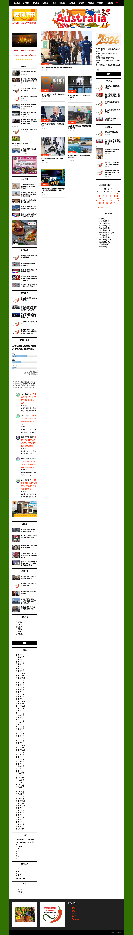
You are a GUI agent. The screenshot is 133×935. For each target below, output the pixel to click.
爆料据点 (19, 631)
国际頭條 (19, 622)
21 (103, 200)
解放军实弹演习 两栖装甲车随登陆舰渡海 (79, 157)
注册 (17, 849)
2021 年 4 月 (20, 791)
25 (118, 200)
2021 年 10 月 (20, 778)
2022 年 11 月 (20, 747)
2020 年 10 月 (20, 805)
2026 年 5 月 (20, 662)
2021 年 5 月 (20, 789)
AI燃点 (54, 3)
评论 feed (19, 876)
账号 (17, 858)
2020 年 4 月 (20, 819)
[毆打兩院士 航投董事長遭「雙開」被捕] (53, 146)
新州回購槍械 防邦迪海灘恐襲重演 (108, 65)
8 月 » (103, 208)
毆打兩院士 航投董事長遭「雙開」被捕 (52, 160)
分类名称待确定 (105, 232)
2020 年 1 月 (20, 826)
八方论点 (45, 3)
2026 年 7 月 (20, 657)
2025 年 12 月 (20, 673)
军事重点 (100, 3)
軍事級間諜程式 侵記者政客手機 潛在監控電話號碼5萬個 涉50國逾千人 (53, 190)
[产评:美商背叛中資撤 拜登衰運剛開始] (53, 114)
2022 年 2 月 (20, 768)
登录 (17, 856)
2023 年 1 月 (20, 743)
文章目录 (19, 892)
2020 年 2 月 (20, 824)
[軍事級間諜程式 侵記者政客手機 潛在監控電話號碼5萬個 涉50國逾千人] (53, 177)
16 (110, 198)
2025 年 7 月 (20, 685)
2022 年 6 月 (20, 759)
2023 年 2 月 (20, 740)
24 (114, 200)
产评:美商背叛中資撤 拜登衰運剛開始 (52, 125)
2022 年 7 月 (20, 757)
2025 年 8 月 (20, 682)
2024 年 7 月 (20, 713)
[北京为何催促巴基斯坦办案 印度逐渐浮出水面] (66, 48)
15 (107, 198)
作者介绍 (19, 889)
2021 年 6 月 (20, 787)
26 (96, 203)
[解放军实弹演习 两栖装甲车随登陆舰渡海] (80, 145)
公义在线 (72, 3)
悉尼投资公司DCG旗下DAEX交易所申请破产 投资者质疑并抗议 (29, 464)
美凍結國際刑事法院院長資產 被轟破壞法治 (108, 50)
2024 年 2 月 (20, 724)
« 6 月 (98, 208)
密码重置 (19, 846)
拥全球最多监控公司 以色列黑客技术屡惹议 (79, 96)
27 (100, 203)
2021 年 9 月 (20, 780)
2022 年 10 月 (20, 750)
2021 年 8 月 (20, 782)
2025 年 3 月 (20, 694)
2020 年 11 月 (20, 803)
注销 (17, 851)
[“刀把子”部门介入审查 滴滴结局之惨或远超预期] (53, 84)
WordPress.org (20, 878)
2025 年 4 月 (20, 692)
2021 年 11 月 (20, 775)
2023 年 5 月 (20, 733)
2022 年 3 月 (20, 766)
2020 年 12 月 (20, 801)
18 (118, 198)
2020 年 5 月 (20, 817)
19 (96, 200)
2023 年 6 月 (20, 731)
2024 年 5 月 (20, 717)
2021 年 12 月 (20, 773)
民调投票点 (20, 634)
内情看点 (91, 3)
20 (100, 200)
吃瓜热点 (36, 3)
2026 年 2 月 (20, 669)
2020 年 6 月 (20, 815)
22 (107, 200)
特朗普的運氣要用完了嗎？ (105, 58)
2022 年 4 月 (20, 764)
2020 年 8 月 (20, 810)
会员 (17, 844)
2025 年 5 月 (20, 689)
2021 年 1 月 (20, 798)
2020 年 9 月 (20, 808)
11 (117, 196)
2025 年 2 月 (20, 696)
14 (103, 198)
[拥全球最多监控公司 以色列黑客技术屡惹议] (80, 84)
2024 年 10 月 (20, 706)
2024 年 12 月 (20, 701)
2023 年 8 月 (20, 727)
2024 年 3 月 (20, 722)
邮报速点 (62, 3)
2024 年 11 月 (20, 703)
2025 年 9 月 (20, 680)
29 (107, 203)
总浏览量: (102, 185)
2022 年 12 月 (20, 745)
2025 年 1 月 (20, 699)
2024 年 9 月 (20, 708)
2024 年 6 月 (20, 715)
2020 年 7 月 (20, 812)
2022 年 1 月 (20, 771)
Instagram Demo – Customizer (25, 842)
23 (111, 200)
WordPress (118, 932)
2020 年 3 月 (20, 822)
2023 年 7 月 (20, 729)
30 (111, 203)
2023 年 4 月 (20, 736)
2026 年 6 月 (20, 659)
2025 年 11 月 (20, 676)
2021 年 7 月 (20, 785)
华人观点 (17, 3)
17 (114, 198)
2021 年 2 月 (20, 796)
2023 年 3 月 (20, 738)
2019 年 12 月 (20, 829)
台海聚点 (81, 3)
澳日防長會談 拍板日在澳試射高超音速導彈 (108, 54)
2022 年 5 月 (20, 761)
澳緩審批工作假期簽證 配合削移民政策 (108, 61)
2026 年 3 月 (20, 666)
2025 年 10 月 (20, 678)
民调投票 (110, 3)
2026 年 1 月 (20, 671)
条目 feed (19, 874)
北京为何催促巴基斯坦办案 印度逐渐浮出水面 (56, 67)
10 (114, 196)
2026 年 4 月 (20, 664)
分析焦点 (26, 3)
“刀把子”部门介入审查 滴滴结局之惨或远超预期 (53, 95)
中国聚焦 (19, 629)
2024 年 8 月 (20, 710)
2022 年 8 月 (20, 754)
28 (103, 203)
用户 (17, 853)
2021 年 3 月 (20, 794)
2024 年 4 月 (20, 720)
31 (114, 203)
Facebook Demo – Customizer (25, 840)
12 (96, 198)
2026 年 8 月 (20, 655)
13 (100, 198)
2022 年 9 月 (20, 752)
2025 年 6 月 (20, 687)
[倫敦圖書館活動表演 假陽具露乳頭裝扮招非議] (80, 115)
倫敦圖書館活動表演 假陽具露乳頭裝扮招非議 (79, 127)
